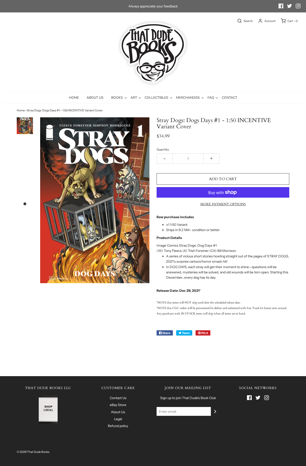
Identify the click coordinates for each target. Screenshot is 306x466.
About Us (95, 97)
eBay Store (118, 405)
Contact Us (118, 398)
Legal (118, 419)
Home (74, 97)
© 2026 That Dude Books (33, 452)
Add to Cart (223, 179)
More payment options (223, 204)
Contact (229, 97)
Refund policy (118, 426)
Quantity (163, 149)
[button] (25, 125)
